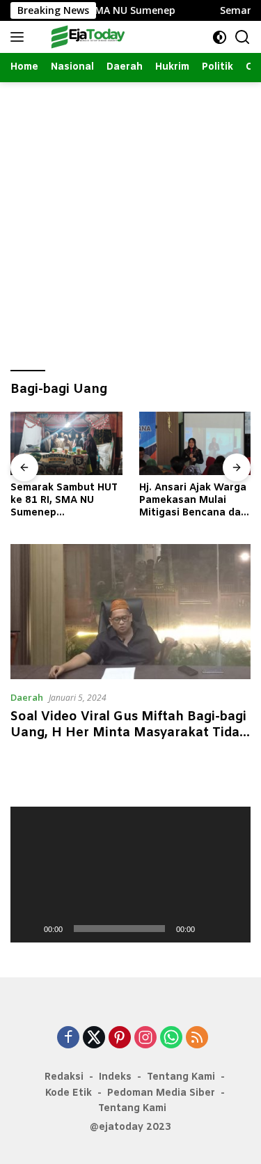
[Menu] (19, 37)
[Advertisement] (130, 219)
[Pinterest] (120, 1038)
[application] (130, 874)
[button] (131, 875)
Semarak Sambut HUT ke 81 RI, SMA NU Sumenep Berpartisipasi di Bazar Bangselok (64, 501)
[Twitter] (94, 1038)
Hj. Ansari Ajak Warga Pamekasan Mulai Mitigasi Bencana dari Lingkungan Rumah (193, 501)
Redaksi (64, 1077)
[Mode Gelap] (220, 37)
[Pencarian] (243, 37)
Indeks (115, 1077)
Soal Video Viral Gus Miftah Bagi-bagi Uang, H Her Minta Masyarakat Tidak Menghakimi (128, 733)
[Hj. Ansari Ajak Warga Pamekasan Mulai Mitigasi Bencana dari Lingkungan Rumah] (195, 443)
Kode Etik (68, 1093)
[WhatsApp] (171, 1038)
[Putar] (28, 929)
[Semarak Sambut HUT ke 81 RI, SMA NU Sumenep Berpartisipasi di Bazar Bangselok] (66, 443)
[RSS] (197, 1038)
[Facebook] (68, 1038)
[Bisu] (210, 929)
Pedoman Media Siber (161, 1093)
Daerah (26, 697)
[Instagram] (145, 1038)
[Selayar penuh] (232, 929)
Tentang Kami (181, 1077)
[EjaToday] (87, 37)
